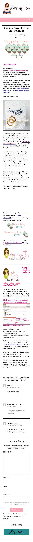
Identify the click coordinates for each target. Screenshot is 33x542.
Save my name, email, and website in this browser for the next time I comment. (17, 503)
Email (5, 486)
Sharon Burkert (12, 404)
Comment (7, 452)
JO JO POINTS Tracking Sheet (15, 344)
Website (6, 495)
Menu (29, 19)
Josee (16, 37)
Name (5, 477)
